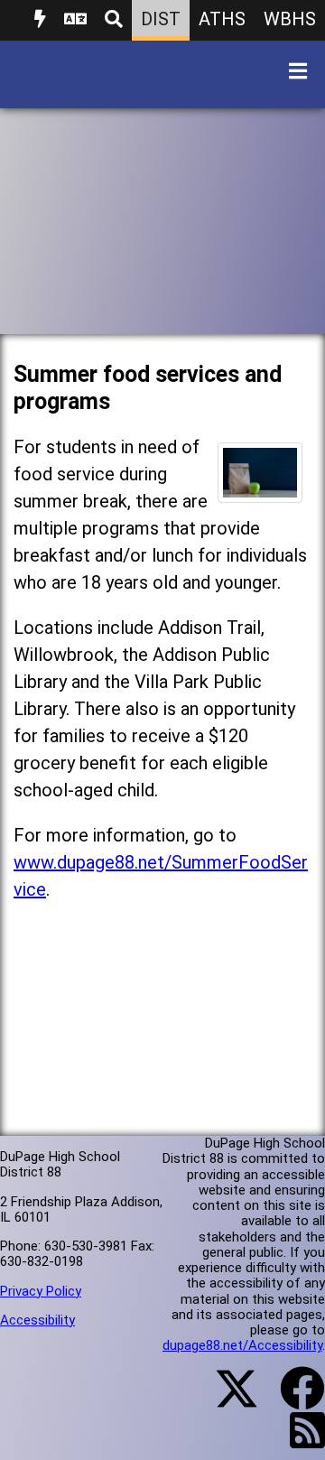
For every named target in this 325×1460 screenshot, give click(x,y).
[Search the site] (114, 20)
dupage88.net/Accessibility (242, 1345)
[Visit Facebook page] (291, 1399)
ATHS (222, 19)
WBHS (290, 19)
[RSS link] (298, 1441)
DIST (161, 19)
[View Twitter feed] (226, 1399)
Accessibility (37, 1320)
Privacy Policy (40, 1291)
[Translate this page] (75, 20)
